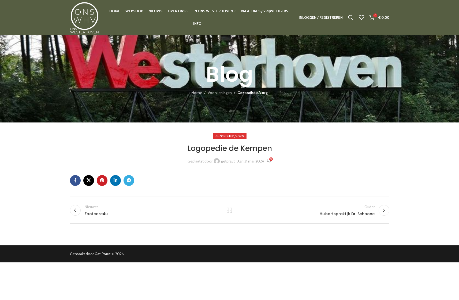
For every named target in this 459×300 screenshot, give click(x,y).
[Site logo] (84, 17)
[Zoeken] (350, 17)
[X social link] (88, 180)
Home (197, 92)
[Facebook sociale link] (75, 180)
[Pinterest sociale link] (102, 180)
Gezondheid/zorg (252, 92)
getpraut (228, 161)
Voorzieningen (220, 92)
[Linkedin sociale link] (115, 180)
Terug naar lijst (229, 210)
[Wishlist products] (361, 17)
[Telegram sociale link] (129, 180)
